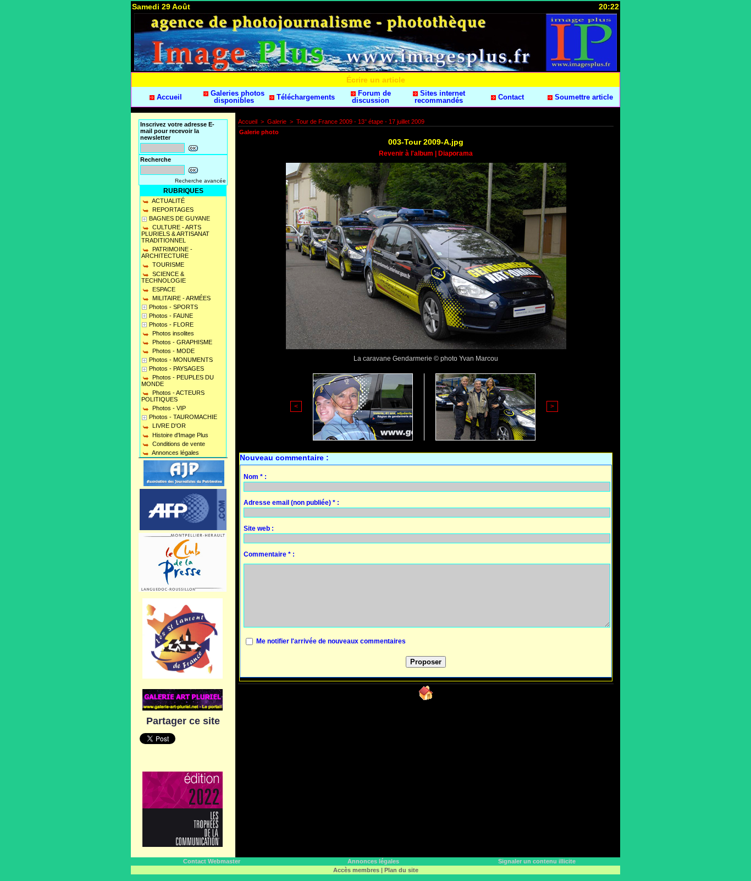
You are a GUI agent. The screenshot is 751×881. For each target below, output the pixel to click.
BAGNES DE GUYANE (179, 218)
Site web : (259, 528)
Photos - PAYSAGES (176, 368)
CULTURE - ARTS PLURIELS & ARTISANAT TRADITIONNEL (175, 234)
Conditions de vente (178, 443)
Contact (510, 97)
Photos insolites (172, 333)
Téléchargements (304, 97)
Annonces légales (175, 452)
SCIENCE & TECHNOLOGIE (163, 277)
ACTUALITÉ (168, 200)
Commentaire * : (269, 554)
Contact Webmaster (211, 861)
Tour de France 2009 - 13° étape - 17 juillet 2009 (360, 121)
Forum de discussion (371, 96)
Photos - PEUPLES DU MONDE (177, 380)
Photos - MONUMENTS (181, 359)
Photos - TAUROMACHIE (183, 417)
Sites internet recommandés (440, 96)
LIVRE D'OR (168, 425)
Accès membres (356, 870)
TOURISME (167, 264)
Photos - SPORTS (173, 307)
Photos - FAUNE (171, 315)
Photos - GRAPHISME (181, 342)
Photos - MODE (173, 351)
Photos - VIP (168, 408)
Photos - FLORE (171, 324)
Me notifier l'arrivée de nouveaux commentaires (331, 641)
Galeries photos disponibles (236, 96)
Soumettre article (583, 97)
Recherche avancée (200, 181)
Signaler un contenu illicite (537, 861)
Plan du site (401, 870)
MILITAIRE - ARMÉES (181, 298)
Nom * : (255, 477)
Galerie (276, 121)
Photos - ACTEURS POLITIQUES (173, 396)
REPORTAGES (172, 209)
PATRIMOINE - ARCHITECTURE (166, 252)
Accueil (168, 97)
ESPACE (163, 289)
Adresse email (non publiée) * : (291, 502)
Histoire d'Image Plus (179, 435)
